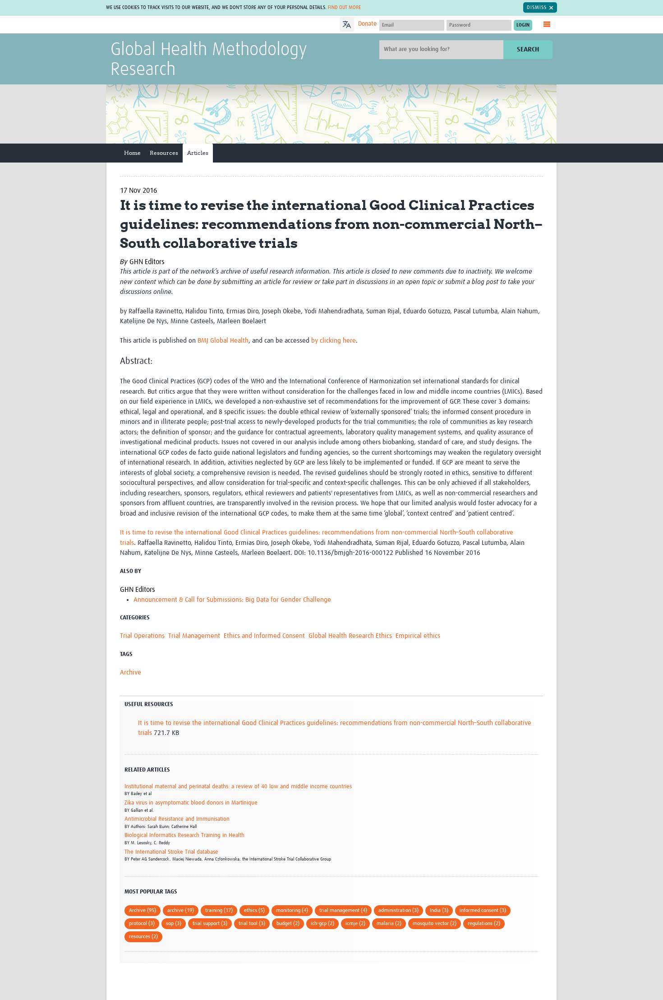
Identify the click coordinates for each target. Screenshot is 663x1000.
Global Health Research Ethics (350, 636)
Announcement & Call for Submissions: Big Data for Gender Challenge (232, 599)
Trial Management (194, 636)
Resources (164, 152)
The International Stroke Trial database (171, 852)
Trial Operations (142, 636)
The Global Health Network (178, 25)
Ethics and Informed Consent (264, 636)
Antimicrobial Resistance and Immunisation (177, 819)
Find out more (344, 7)
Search (528, 49)
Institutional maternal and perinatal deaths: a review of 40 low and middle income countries (238, 787)
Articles (197, 152)
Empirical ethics (418, 636)
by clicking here (333, 340)
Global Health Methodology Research (208, 60)
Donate (367, 24)
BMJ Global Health (223, 340)
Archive (130, 672)
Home (132, 152)
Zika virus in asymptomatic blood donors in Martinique (191, 803)
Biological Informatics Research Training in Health (184, 835)
